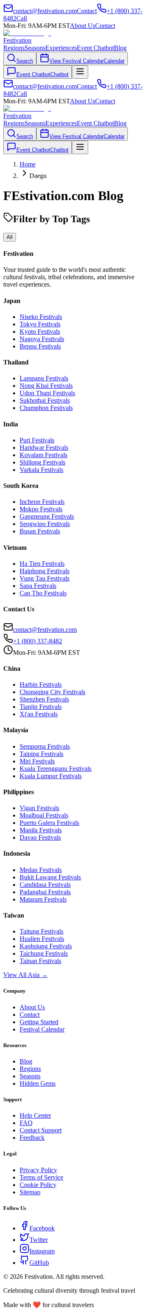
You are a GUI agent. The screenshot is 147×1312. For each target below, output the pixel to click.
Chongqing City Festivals (52, 691)
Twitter (38, 1239)
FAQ (26, 1122)
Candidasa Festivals (45, 884)
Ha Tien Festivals (42, 563)
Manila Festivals (41, 830)
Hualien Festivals (42, 938)
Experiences (61, 47)
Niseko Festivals (41, 316)
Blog (120, 47)
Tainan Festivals (40, 960)
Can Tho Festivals (43, 593)
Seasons (34, 47)
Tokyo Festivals (40, 324)
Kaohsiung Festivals (46, 946)
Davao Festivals (40, 837)
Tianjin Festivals (41, 706)
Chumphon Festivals (46, 407)
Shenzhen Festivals (44, 699)
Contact (105, 25)
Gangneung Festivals (47, 516)
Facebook (42, 1228)
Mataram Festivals (43, 899)
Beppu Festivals (40, 346)
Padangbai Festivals (45, 891)
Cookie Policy (38, 1184)
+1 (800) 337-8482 (37, 641)
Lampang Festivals (44, 378)
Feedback (32, 1137)
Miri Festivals (37, 761)
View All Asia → (25, 974)
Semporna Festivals (45, 746)
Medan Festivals (41, 869)
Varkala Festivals (41, 469)
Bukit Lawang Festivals (50, 877)
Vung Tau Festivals (44, 578)
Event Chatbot (95, 47)
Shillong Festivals (42, 462)
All (10, 237)
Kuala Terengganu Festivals (55, 768)
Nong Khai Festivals (46, 385)
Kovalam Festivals (43, 454)
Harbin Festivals (41, 684)
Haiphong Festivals (44, 570)
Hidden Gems (38, 1083)
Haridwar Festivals (44, 447)
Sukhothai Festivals (45, 400)
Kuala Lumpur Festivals (51, 775)
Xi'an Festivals (39, 714)
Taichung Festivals (44, 953)
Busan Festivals (40, 531)
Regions (13, 47)
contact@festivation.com (45, 629)
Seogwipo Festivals (45, 523)
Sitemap (30, 1192)
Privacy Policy (38, 1169)
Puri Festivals (37, 440)
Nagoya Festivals (42, 338)
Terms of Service (41, 1177)
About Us (82, 25)
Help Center (35, 1115)
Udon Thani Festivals (47, 393)
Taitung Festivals (41, 931)
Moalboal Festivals (44, 815)
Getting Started (39, 1021)
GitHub (39, 1262)
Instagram (42, 1251)
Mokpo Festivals (41, 509)
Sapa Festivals (38, 585)
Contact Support (41, 1130)
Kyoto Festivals (40, 331)
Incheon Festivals (42, 501)
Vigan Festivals (39, 807)
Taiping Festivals (41, 753)
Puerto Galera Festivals (49, 822)
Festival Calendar (42, 1029)
